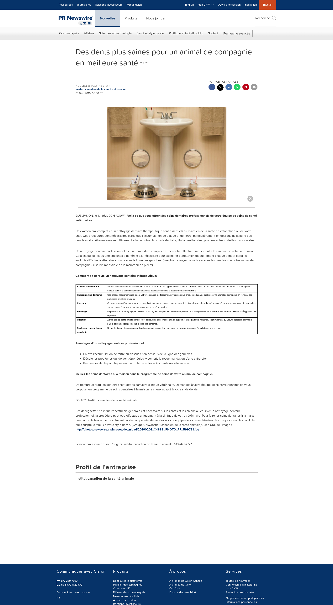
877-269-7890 (69, 581)
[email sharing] (254, 87)
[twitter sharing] (220, 88)
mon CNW (232, 589)
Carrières (174, 589)
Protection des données (240, 592)
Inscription (251, 5)
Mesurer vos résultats (126, 596)
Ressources (66, 5)
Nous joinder (156, 18)
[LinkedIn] (59, 597)
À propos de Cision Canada (185, 581)
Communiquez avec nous (72, 592)
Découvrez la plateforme (127, 581)
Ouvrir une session (229, 5)
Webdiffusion (134, 5)
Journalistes (84, 5)
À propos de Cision (180, 585)
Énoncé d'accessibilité (182, 592)
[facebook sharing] (212, 87)
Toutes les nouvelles (238, 581)
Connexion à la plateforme (241, 585)
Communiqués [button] (69, 33)
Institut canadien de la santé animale (105, 478)
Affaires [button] (89, 33)
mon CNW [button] (204, 5)
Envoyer (267, 5)
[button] (166, 153)
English (189, 5)
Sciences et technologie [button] (115, 33)
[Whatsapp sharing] (237, 87)
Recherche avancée (236, 33)
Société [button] (213, 33)
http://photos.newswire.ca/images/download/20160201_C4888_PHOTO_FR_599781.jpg (137, 429)
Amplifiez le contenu (125, 600)
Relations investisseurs (109, 5)
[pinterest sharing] (245, 87)
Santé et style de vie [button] (150, 33)
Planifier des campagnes (127, 585)
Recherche (262, 18)
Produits (131, 18)
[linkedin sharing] (228, 87)
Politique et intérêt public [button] (186, 33)
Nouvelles (107, 18)
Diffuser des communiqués (129, 592)
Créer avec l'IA (121, 589)
